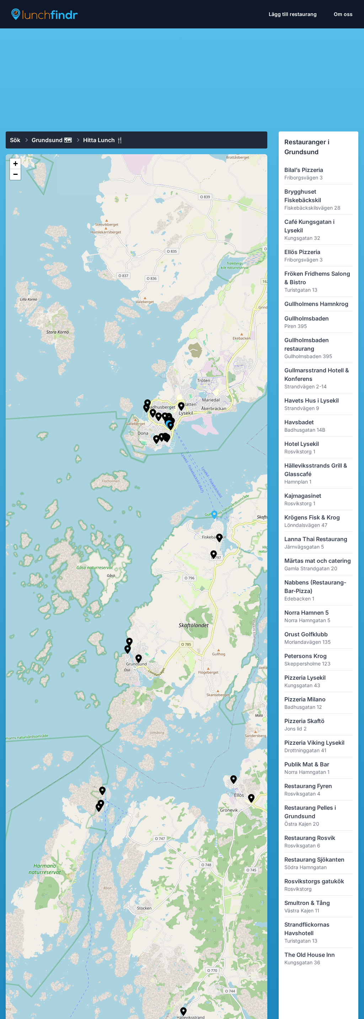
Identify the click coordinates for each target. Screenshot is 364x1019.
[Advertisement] (182, 77)
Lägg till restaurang (293, 14)
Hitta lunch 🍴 (103, 140)
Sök (15, 140)
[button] (219, 538)
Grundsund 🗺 (52, 140)
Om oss (343, 14)
